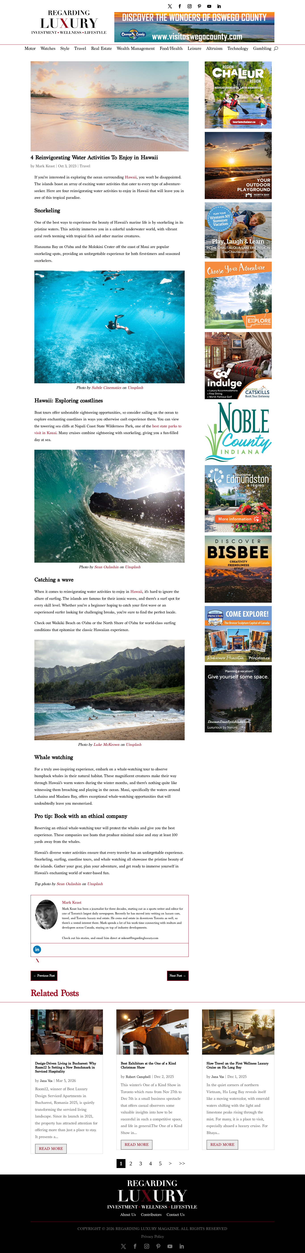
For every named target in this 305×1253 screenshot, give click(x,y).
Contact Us (176, 1214)
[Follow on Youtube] (209, 6)
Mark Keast (45, 166)
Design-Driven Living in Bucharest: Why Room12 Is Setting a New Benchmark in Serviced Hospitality (65, 1067)
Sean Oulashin (106, 567)
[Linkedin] (37, 950)
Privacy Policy (152, 1236)
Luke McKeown (106, 744)
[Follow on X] (170, 6)
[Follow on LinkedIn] (219, 6)
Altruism (214, 49)
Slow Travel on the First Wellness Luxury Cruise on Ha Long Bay (237, 1065)
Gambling (262, 49)
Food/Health (171, 49)
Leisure (194, 49)
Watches (48, 49)
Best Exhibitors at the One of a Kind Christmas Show (148, 1065)
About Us (128, 1214)
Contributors (151, 1214)
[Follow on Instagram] (190, 6)
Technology (238, 49)
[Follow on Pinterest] (199, 6)
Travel (80, 49)
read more (51, 1148)
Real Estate (101, 49)
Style (64, 49)
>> (182, 1163)
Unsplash (135, 387)
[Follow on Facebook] (180, 6)
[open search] (276, 48)
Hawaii (131, 177)
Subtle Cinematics (106, 387)
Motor (30, 49)
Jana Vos (46, 1081)
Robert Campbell (138, 1077)
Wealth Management (136, 49)
